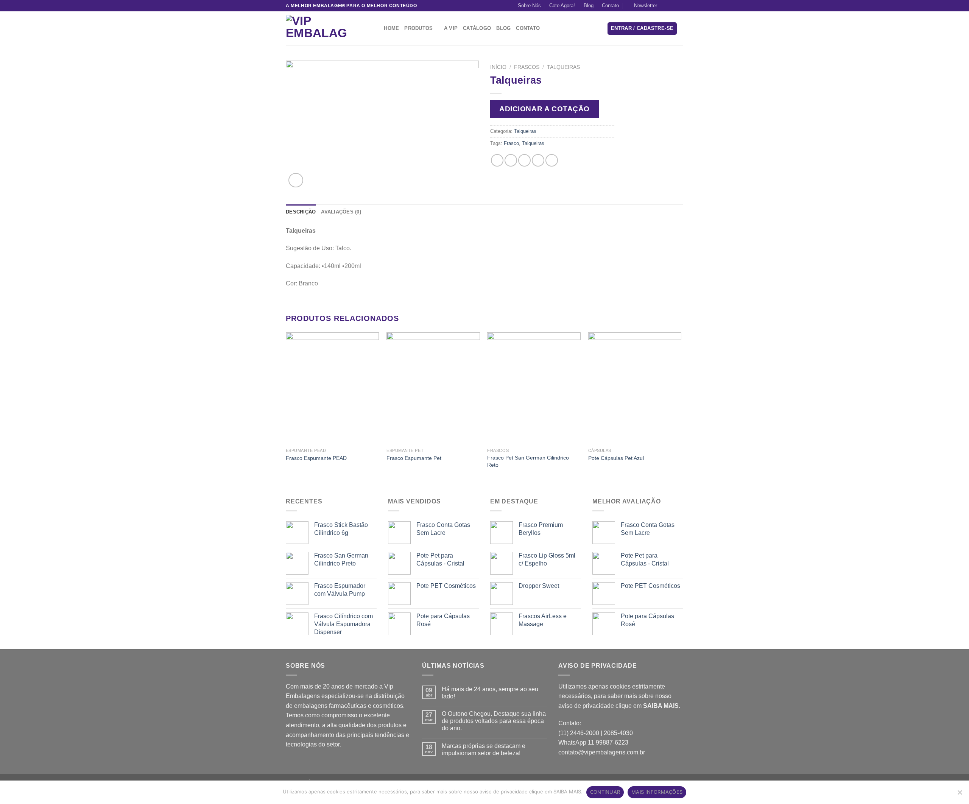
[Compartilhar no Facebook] (497, 160)
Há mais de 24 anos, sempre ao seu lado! (490, 693)
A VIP (451, 28)
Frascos (526, 67)
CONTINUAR (605, 792)
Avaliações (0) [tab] (341, 212)
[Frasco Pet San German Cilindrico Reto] (534, 388)
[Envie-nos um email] (679, 5)
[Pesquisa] (376, 28)
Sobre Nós (529, 5)
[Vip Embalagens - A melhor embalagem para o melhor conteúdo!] (323, 28)
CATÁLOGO (477, 28)
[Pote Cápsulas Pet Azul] (635, 388)
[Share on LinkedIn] (551, 160)
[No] (959, 794)
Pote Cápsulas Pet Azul (616, 458)
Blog (589, 5)
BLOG (503, 28)
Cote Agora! (562, 5)
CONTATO (528, 28)
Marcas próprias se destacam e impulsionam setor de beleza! (483, 749)
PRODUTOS (418, 28)
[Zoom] (295, 180)
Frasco (511, 143)
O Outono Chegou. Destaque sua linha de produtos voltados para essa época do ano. (494, 721)
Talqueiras (563, 67)
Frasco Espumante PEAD (316, 458)
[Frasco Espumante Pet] (433, 388)
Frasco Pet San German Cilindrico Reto (528, 461)
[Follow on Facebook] (665, 5)
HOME (391, 28)
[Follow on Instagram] (672, 5)
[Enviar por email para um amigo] (524, 160)
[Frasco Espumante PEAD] (332, 388)
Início (498, 67)
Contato (610, 5)
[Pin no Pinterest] (538, 160)
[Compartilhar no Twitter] (511, 160)
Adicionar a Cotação (544, 109)
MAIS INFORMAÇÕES (656, 792)
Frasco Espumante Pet (413, 458)
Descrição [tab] (301, 212)
